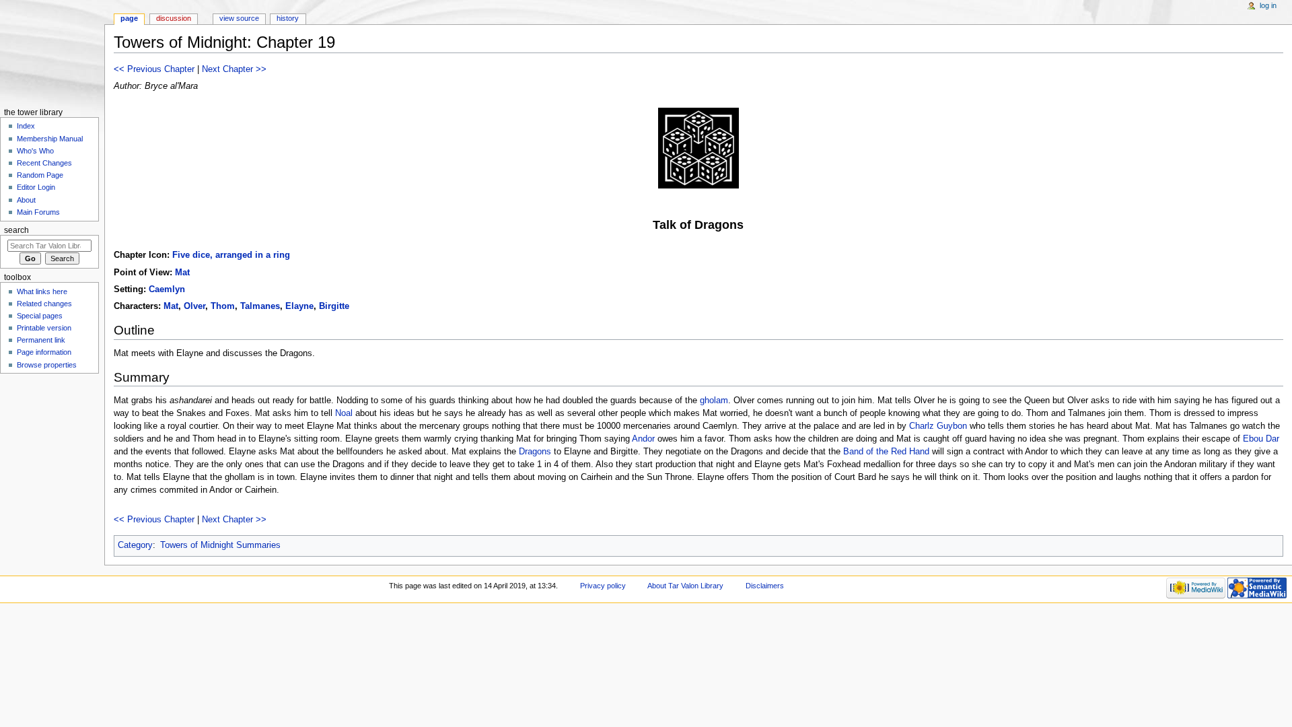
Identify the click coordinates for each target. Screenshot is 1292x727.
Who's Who (35, 151)
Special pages (40, 316)
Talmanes (260, 306)
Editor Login (36, 187)
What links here (42, 291)
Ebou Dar (1261, 439)
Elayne (299, 306)
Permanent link (41, 340)
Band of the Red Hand (886, 451)
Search (16, 230)
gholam (714, 400)
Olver (194, 306)
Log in (1268, 5)
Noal (344, 413)
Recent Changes (44, 163)
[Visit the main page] (52, 52)
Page (129, 18)
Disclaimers (765, 586)
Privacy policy (603, 586)
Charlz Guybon (938, 426)
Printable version (44, 328)
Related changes (44, 304)
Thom (223, 306)
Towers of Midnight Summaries (220, 545)
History (288, 18)
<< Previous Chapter (154, 69)
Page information (44, 352)
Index (26, 126)
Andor (643, 439)
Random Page (40, 175)
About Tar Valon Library (685, 586)
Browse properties (47, 365)
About (26, 200)
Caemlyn (167, 289)
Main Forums (38, 212)
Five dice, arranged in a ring (231, 255)
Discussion (173, 18)
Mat (182, 272)
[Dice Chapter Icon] (698, 147)
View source (239, 18)
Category (135, 545)
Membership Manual (50, 139)
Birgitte (334, 306)
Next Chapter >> (234, 69)
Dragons (535, 451)
